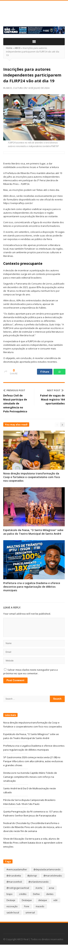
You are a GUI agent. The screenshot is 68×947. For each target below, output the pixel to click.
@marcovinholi (14, 881)
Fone (26, 906)
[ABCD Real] (34, 15)
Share (45, 371)
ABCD (17, 48)
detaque (42, 900)
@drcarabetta (14, 875)
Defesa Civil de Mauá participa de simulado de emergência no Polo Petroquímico (15, 403)
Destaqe (11, 900)
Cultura (18, 88)
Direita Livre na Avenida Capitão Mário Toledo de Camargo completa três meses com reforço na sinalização (30, 776)
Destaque (27, 900)
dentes (49, 894)
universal (30, 912)
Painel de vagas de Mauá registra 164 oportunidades (52, 399)
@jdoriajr (32, 875)
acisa (51, 887)
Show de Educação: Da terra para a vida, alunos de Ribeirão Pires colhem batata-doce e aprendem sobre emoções (32, 842)
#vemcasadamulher (17, 869)
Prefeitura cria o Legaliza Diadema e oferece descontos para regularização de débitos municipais (31, 586)
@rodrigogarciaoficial (18, 887)
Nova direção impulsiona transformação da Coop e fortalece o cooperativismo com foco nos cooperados (31, 477)
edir (55, 900)
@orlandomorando (38, 881)
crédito (22, 894)
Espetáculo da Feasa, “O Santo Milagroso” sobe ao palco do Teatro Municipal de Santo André (33, 531)
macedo (40, 906)
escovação (12, 906)
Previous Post (16, 390)
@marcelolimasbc (53, 875)
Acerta (39, 887)
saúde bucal (13, 912)
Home (9, 48)
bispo (10, 894)
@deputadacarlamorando (47, 869)
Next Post (53, 390)
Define (36, 894)
